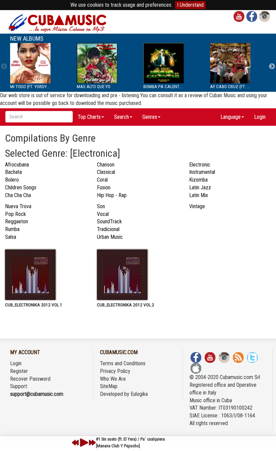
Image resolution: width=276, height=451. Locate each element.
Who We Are (113, 379)
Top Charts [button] (89, 117)
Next (272, 66)
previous (75, 442)
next (92, 442)
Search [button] (121, 117)
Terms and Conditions (122, 363)
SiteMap (108, 386)
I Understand (190, 5)
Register (19, 371)
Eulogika (139, 394)
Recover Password (30, 379)
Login (260, 117)
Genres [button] (149, 117)
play (83, 442)
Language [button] (230, 117)
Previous (4, 66)
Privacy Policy (115, 371)
